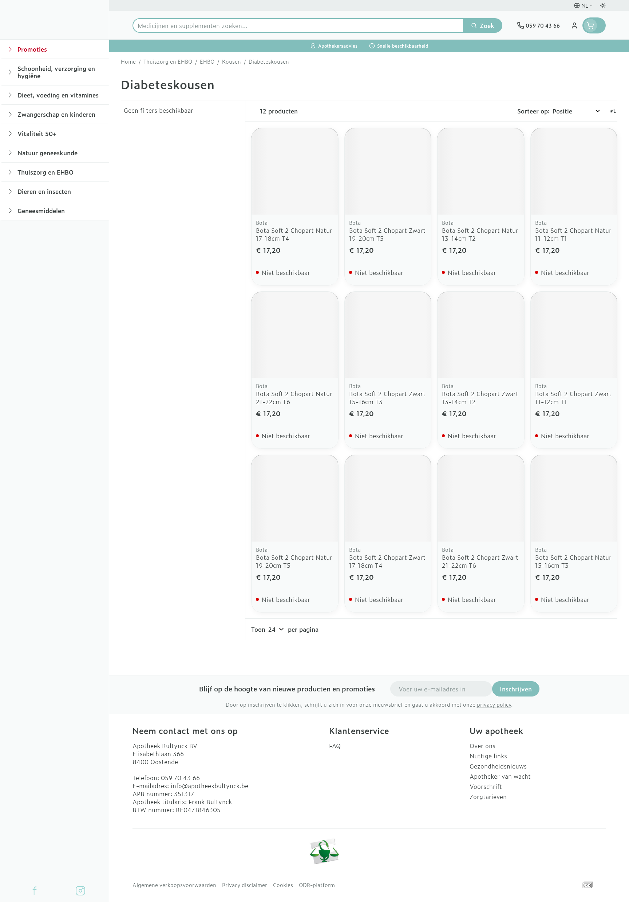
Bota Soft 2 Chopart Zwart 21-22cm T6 (480, 561)
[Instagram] (80, 890)
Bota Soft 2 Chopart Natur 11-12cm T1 (573, 234)
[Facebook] (34, 890)
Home (128, 61)
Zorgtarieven (488, 797)
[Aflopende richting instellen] (613, 111)
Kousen (231, 61)
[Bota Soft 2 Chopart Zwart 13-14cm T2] (481, 335)
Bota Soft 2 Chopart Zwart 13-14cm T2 (480, 397)
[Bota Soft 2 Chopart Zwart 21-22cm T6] (481, 498)
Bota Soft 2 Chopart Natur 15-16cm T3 (573, 561)
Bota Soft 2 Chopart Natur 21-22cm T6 (294, 397)
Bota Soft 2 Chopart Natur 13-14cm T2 (480, 234)
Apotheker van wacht (500, 776)
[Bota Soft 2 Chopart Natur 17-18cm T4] (295, 171)
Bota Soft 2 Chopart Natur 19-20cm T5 (294, 561)
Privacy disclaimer (244, 885)
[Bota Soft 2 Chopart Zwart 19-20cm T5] (388, 171)
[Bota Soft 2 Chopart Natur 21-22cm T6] (295, 335)
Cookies (283, 885)
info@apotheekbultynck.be (209, 785)
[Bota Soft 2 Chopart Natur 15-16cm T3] (574, 498)
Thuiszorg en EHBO (167, 61)
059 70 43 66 (180, 777)
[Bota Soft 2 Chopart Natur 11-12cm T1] (574, 171)
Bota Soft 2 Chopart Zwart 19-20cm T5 (387, 234)
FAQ (335, 746)
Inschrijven (516, 689)
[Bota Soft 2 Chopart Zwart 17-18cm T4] (388, 498)
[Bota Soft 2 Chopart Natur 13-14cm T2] (481, 171)
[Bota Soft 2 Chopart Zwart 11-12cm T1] (574, 335)
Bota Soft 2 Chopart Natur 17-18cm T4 (294, 234)
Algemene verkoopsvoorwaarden (174, 885)
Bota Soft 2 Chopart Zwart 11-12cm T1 (573, 397)
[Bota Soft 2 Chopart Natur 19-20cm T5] (295, 498)
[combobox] (298, 25)
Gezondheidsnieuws (498, 766)
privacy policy (494, 704)
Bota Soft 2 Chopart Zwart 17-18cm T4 (387, 561)
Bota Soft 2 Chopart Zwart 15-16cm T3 (387, 397)
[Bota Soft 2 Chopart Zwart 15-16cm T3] (388, 335)
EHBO (207, 61)
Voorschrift (486, 786)
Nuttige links (488, 756)
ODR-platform (317, 885)
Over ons (482, 746)
